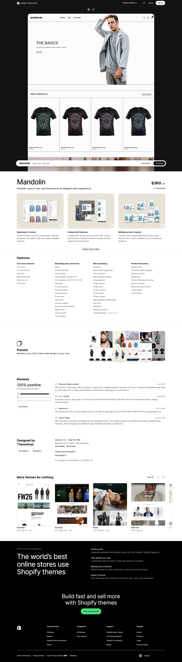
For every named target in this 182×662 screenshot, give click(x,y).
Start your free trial (91, 611)
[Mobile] (93, 9)
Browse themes (129, 3)
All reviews (23, 407)
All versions (71, 446)
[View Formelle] (114, 346)
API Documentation (114, 636)
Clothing (50, 632)
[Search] (144, 3)
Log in (150, 3)
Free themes (82, 636)
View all (150, 477)
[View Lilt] (140, 346)
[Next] (163, 477)
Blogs (109, 645)
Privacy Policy (38, 656)
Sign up (160, 3)
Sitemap (73, 656)
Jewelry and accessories (57, 640)
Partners (139, 636)
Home (49, 645)
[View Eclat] (100, 346)
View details (60, 446)
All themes (37, 451)
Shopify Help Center (115, 632)
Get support (23, 451)
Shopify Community (114, 640)
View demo (145, 163)
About (138, 632)
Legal (138, 640)
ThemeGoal (160, 188)
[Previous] (158, 477)
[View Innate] (127, 346)
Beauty (49, 636)
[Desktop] (88, 9)
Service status (142, 645)
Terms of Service (24, 656)
